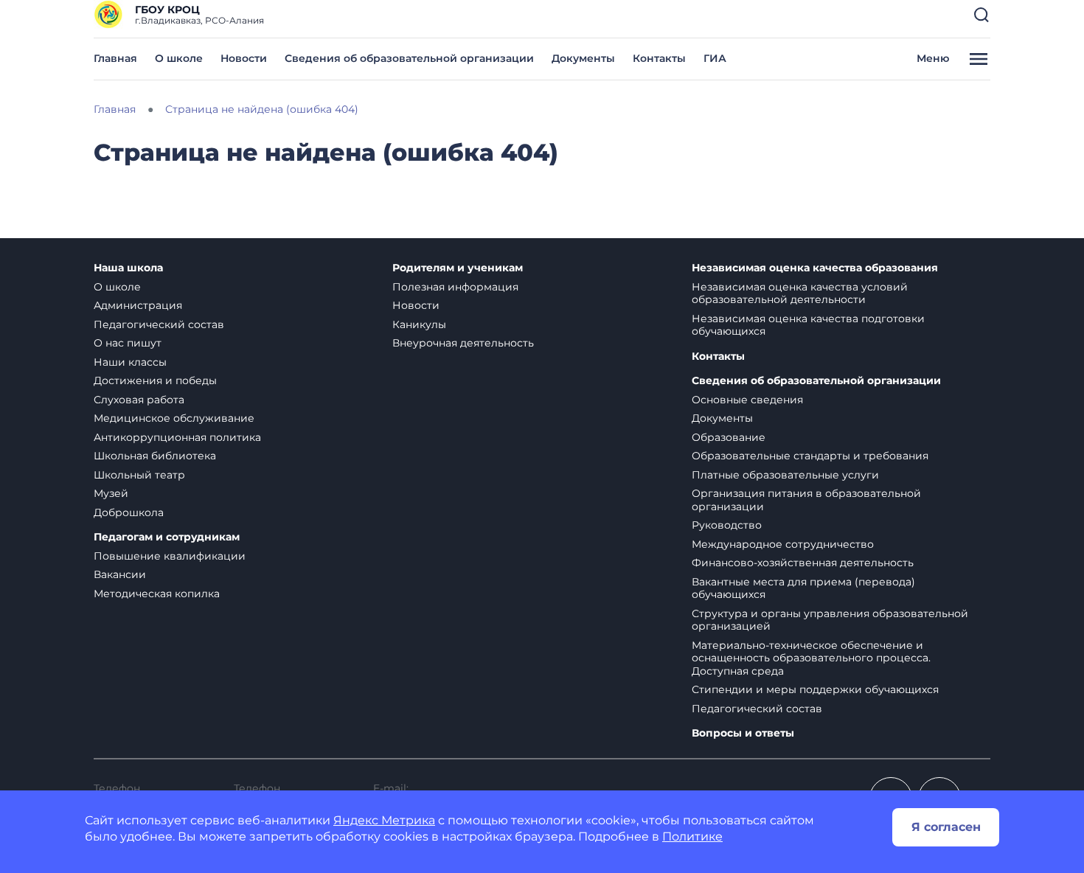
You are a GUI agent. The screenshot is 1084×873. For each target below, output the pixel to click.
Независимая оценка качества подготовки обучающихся (808, 325)
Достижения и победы (155, 380)
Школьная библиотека (155, 455)
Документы (583, 58)
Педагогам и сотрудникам (167, 537)
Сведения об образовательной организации (409, 58)
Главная (115, 58)
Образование (728, 437)
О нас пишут (127, 342)
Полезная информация (455, 286)
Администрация (138, 305)
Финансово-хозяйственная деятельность (803, 562)
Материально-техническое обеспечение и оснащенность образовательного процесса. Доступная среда (811, 658)
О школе (179, 58)
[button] (981, 15)
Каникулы (419, 324)
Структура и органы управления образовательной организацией (830, 620)
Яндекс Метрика (384, 820)
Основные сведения (747, 399)
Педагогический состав (159, 324)
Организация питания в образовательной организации (806, 500)
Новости (243, 58)
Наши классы (130, 362)
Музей (111, 493)
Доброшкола (129, 512)
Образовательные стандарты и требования (810, 455)
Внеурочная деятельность (463, 342)
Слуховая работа (139, 399)
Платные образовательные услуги (785, 474)
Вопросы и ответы (743, 733)
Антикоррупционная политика (177, 437)
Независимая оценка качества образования (815, 268)
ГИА (714, 58)
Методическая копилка (157, 593)
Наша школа (128, 268)
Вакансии (120, 574)
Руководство (727, 525)
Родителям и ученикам (457, 268)
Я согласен (946, 827)
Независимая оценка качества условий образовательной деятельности (800, 293)
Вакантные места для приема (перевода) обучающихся (803, 588)
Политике (692, 836)
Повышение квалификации (170, 556)
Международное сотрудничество (783, 544)
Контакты (659, 58)
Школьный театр (139, 474)
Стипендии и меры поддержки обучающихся (815, 689)
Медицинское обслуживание (174, 418)
